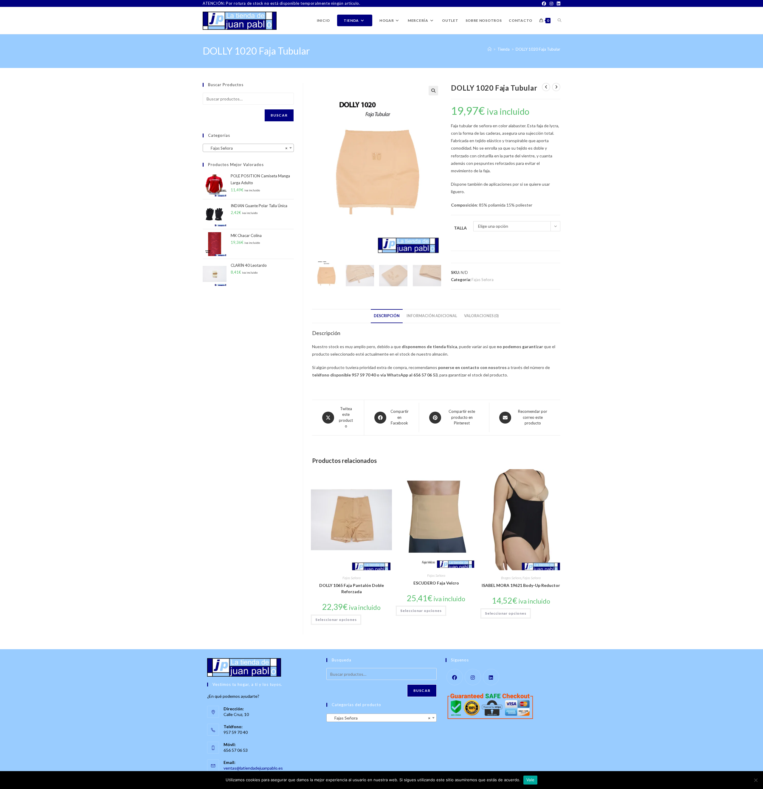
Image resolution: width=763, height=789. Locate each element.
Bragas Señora (511, 578)
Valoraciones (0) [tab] (481, 316)
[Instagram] (551, 4)
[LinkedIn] (557, 4)
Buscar (279, 115)
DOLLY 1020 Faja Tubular (538, 49)
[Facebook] (544, 4)
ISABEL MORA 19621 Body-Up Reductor (521, 585)
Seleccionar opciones (336, 619)
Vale (530, 779)
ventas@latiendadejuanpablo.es (253, 768)
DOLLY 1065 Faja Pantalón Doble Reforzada (351, 588)
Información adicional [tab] (432, 316)
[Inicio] (489, 49)
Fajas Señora (483, 279)
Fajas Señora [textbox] (246, 148)
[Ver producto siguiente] (556, 87)
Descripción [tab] (387, 316)
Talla (460, 227)
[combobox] (248, 148)
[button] (433, 90)
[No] (756, 780)
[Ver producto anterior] (546, 87)
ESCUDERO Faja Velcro (436, 582)
